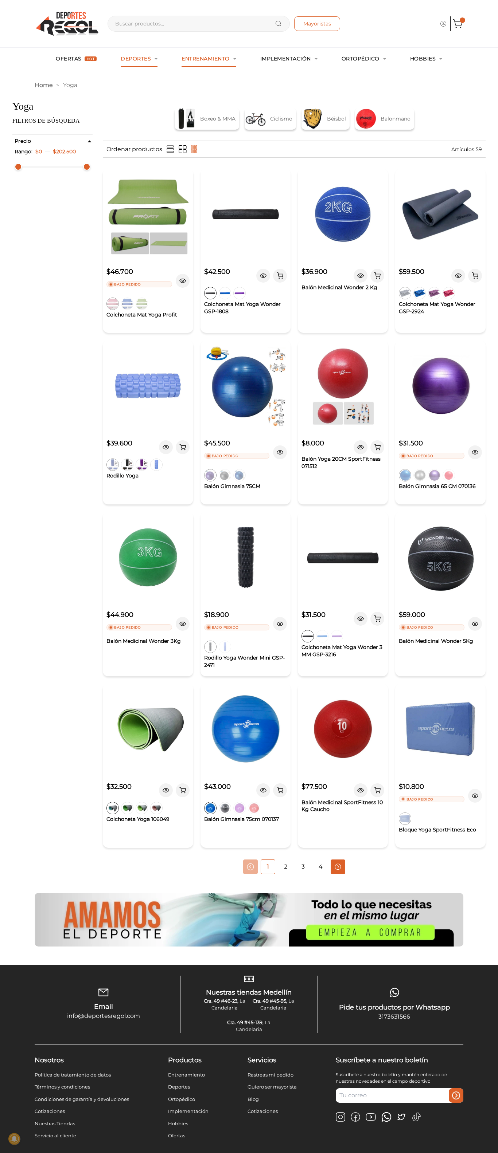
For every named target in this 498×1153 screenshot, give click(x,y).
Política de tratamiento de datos (73, 1075)
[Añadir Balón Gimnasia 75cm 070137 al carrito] (280, 790)
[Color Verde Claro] (142, 808)
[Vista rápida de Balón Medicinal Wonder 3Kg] (183, 624)
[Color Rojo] (449, 475)
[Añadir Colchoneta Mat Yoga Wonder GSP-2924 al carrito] (475, 276)
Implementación (285, 58)
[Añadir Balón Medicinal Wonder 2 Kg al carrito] (377, 276)
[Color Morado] (434, 293)
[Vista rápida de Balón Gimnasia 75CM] (280, 452)
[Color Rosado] (112, 304)
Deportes (136, 58)
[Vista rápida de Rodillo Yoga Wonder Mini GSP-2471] (280, 624)
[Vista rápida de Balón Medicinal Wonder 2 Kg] (360, 276)
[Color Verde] (142, 304)
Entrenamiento (206, 58)
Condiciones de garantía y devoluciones (82, 1099)
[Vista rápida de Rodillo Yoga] (166, 447)
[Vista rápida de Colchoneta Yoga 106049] (166, 790)
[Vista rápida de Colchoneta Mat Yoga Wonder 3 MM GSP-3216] (360, 619)
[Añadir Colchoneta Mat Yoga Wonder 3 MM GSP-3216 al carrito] (377, 619)
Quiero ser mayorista (272, 1087)
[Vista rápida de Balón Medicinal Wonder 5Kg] (475, 624)
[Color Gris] (225, 475)
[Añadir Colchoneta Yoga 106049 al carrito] (183, 790)
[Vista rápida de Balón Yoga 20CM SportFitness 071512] (360, 447)
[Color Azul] (127, 304)
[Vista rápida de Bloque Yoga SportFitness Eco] (475, 796)
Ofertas (75, 58)
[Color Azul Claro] (156, 465)
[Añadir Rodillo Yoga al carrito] (183, 447)
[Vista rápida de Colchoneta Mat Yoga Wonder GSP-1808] (263, 276)
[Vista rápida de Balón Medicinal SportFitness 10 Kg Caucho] (360, 790)
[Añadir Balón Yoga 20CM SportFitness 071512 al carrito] (377, 447)
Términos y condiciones (62, 1087)
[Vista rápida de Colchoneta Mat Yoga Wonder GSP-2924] (458, 276)
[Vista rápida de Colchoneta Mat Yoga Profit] (183, 281)
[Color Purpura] (239, 293)
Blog (253, 1099)
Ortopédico (361, 58)
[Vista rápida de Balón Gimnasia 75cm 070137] (263, 790)
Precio (23, 141)
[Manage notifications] (14, 1139)
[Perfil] (443, 23)
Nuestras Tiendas (55, 1123)
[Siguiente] (338, 866)
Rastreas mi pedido (270, 1075)
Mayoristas (317, 23)
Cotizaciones (50, 1111)
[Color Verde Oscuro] (127, 808)
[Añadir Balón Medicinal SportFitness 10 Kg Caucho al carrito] (377, 790)
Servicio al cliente (55, 1135)
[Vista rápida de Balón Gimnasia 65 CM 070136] (475, 452)
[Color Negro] (210, 293)
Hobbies (423, 58)
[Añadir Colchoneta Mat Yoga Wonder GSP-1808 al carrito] (280, 276)
